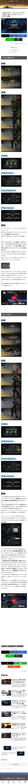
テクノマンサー (20, 646)
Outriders (4, 646)
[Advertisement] (14, 628)
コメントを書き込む (14, 764)
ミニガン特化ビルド (14, 50)
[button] (18, 39)
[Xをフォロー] (7, 663)
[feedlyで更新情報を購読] (20, 663)
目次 (12, 47)
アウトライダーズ (12, 646)
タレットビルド (13, 52)
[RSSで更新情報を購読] (14, 666)
